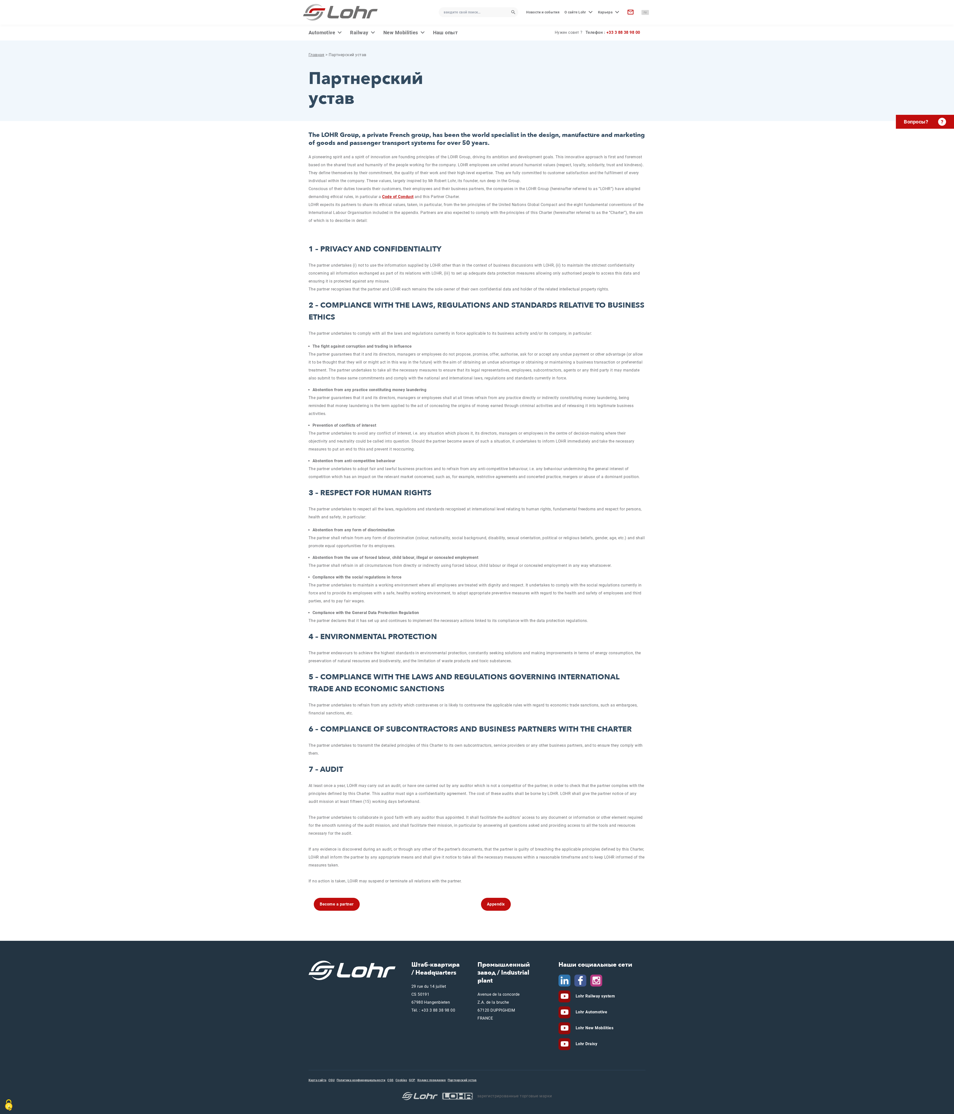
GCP (412, 1080)
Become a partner (337, 904)
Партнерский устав (462, 1080)
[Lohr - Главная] (340, 12)
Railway (359, 33)
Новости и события (542, 12)
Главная (316, 54)
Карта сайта (317, 1080)
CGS (390, 1080)
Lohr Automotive (590, 1012)
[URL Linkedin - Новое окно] (564, 980)
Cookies (401, 1080)
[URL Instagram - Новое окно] (596, 980)
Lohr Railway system (594, 996)
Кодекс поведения (431, 1080)
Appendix (496, 904)
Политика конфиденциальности (361, 1080)
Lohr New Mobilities (593, 1028)
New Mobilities (400, 33)
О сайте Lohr (575, 12)
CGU (331, 1080)
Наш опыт (445, 33)
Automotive (322, 33)
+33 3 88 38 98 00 (623, 32)
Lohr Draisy (585, 1043)
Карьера (605, 12)
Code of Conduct (397, 196)
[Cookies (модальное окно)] (8, 1105)
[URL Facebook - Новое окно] (580, 980)
